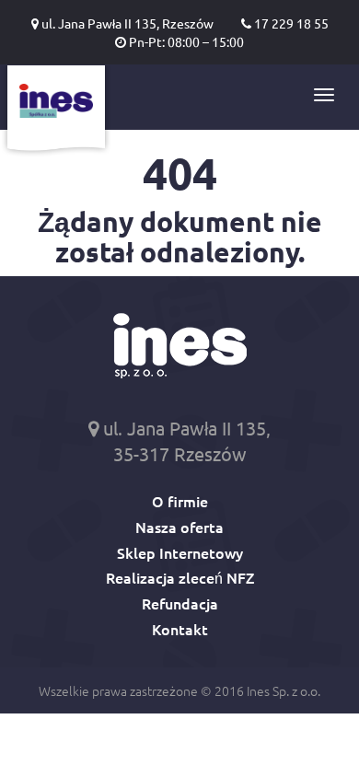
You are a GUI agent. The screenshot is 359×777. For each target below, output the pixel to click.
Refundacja (180, 603)
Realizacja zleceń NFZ (180, 577)
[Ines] (56, 111)
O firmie (180, 501)
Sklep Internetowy (180, 552)
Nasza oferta (179, 526)
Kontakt (180, 629)
